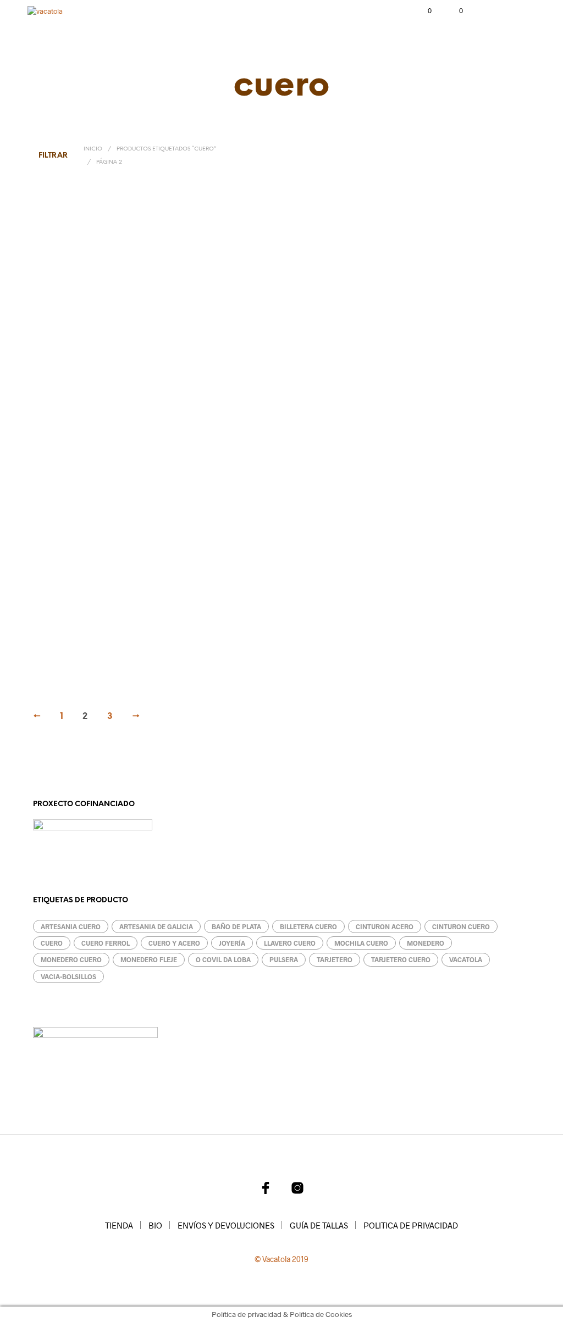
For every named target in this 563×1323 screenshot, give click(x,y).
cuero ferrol (105, 943)
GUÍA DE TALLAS (319, 1225)
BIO (155, 1225)
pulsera (283, 959)
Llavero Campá (62, 642)
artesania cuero (71, 926)
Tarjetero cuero (400, 959)
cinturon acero (384, 926)
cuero (52, 943)
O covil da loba (223, 959)
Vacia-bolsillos (68, 976)
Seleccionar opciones (82, 412)
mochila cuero (361, 943)
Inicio (93, 149)
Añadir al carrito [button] (244, 412)
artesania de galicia (156, 926)
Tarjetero (394, 388)
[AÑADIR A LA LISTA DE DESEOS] (177, 385)
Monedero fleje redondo (75, 388)
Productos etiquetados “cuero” (166, 149)
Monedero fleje (232, 388)
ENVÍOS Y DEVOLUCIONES (226, 1225)
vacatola (465, 959)
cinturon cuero (461, 926)
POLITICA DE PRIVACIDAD (410, 1225)
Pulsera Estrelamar (408, 642)
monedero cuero (71, 959)
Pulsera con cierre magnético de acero (266, 642)
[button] (422, 10)
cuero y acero (174, 943)
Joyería (232, 943)
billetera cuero (308, 926)
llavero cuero (290, 943)
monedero (425, 943)
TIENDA (119, 1225)
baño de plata (236, 926)
